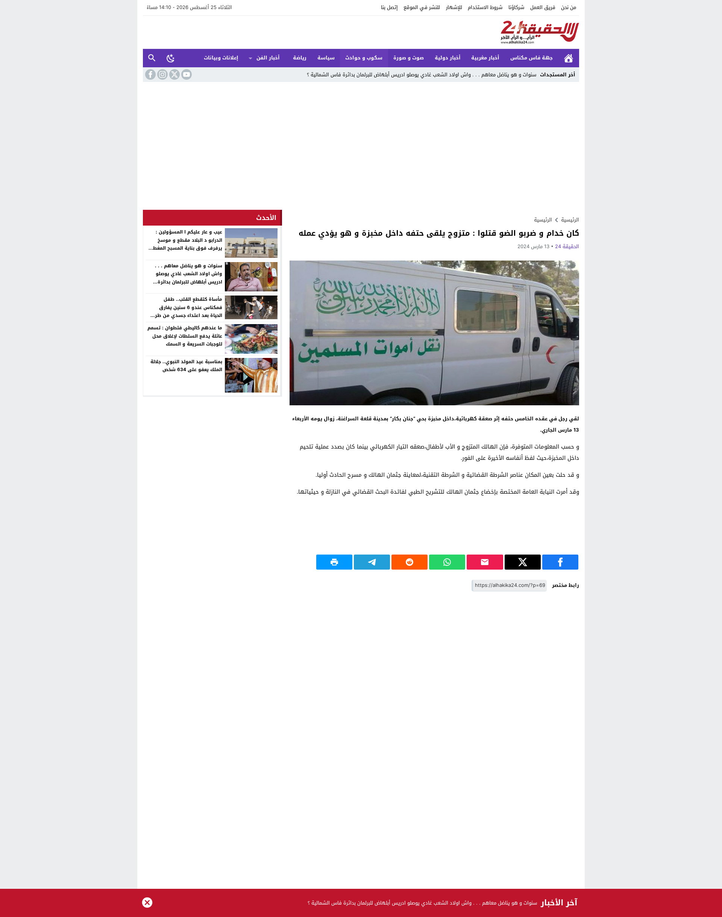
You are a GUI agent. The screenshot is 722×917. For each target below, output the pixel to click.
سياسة (326, 57)
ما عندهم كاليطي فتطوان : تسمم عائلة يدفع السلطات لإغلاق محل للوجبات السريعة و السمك (184, 336)
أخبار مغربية (485, 57)
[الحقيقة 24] (361, 32)
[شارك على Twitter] (523, 562)
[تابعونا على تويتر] (174, 74)
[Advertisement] (361, 147)
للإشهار (454, 7)
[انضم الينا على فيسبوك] (150, 74)
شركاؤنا (516, 7)
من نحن (568, 7)
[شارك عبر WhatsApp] (447, 562)
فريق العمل (542, 7)
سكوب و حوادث (363, 57)
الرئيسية (568, 58)
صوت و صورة (408, 57)
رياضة (299, 57)
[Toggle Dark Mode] (170, 58)
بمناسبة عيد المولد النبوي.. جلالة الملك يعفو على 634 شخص (186, 366)
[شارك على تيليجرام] (372, 562)
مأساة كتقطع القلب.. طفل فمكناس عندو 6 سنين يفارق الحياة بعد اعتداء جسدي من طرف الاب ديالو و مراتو (186, 311)
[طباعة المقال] (334, 562)
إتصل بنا (389, 7)
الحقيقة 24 (567, 246)
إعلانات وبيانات (221, 57)
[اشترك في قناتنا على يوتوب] (186, 74)
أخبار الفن (268, 57)
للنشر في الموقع (421, 7)
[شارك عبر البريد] (485, 562)
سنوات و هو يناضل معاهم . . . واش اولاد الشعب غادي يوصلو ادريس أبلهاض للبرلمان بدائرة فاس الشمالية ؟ (421, 74)
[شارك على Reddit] (409, 562)
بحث (152, 58)
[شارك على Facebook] (560, 562)
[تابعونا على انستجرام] (162, 74)
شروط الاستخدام (485, 7)
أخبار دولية (448, 57)
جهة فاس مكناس (531, 57)
